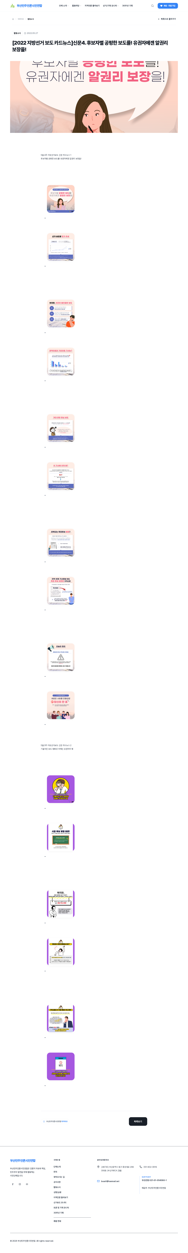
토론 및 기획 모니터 (61, 1207)
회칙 (55, 1172)
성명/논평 (57, 1192)
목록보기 (138, 1121)
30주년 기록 (127, 5)
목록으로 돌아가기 (168, 19)
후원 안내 (57, 1221)
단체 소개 (63, 5)
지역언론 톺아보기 (92, 5)
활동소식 (31, 19)
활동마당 (75, 5)
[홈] (13, 19)
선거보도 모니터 (60, 1202)
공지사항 (57, 1182)
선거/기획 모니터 (110, 5)
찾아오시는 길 (59, 1177)
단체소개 (57, 1167)
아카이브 (21, 19)
